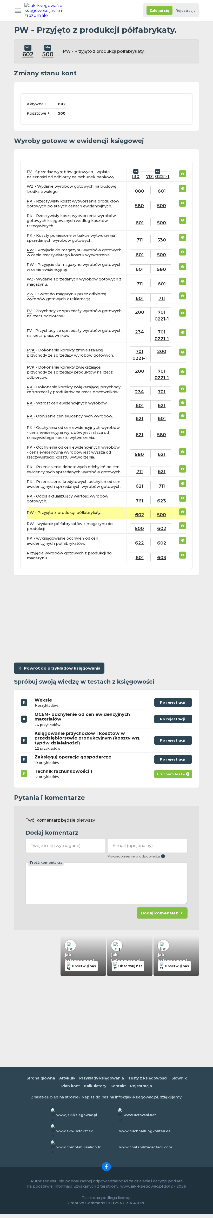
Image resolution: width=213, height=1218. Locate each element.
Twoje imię (55, 845)
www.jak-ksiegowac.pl (76, 1115)
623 (161, 500)
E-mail (132, 845)
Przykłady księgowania (101, 1078)
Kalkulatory (95, 1086)
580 (139, 205)
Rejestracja (186, 10)
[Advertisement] (106, 617)
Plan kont (70, 1086)
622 (139, 543)
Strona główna (40, 1078)
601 (162, 191)
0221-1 (162, 176)
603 (161, 557)
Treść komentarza (45, 863)
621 (161, 405)
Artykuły (67, 1078)
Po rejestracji (169, 703)
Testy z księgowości (147, 1078)
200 (139, 312)
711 (139, 240)
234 (139, 332)
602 (28, 54)
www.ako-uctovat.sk (74, 1131)
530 (161, 240)
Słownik (179, 1078)
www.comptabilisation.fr (78, 1147)
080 (139, 191)
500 (48, 54)
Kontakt (118, 1086)
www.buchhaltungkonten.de (145, 1131)
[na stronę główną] (47, 10)
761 (139, 500)
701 (150, 176)
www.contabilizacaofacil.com (145, 1147)
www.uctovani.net (140, 1115)
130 (135, 176)
